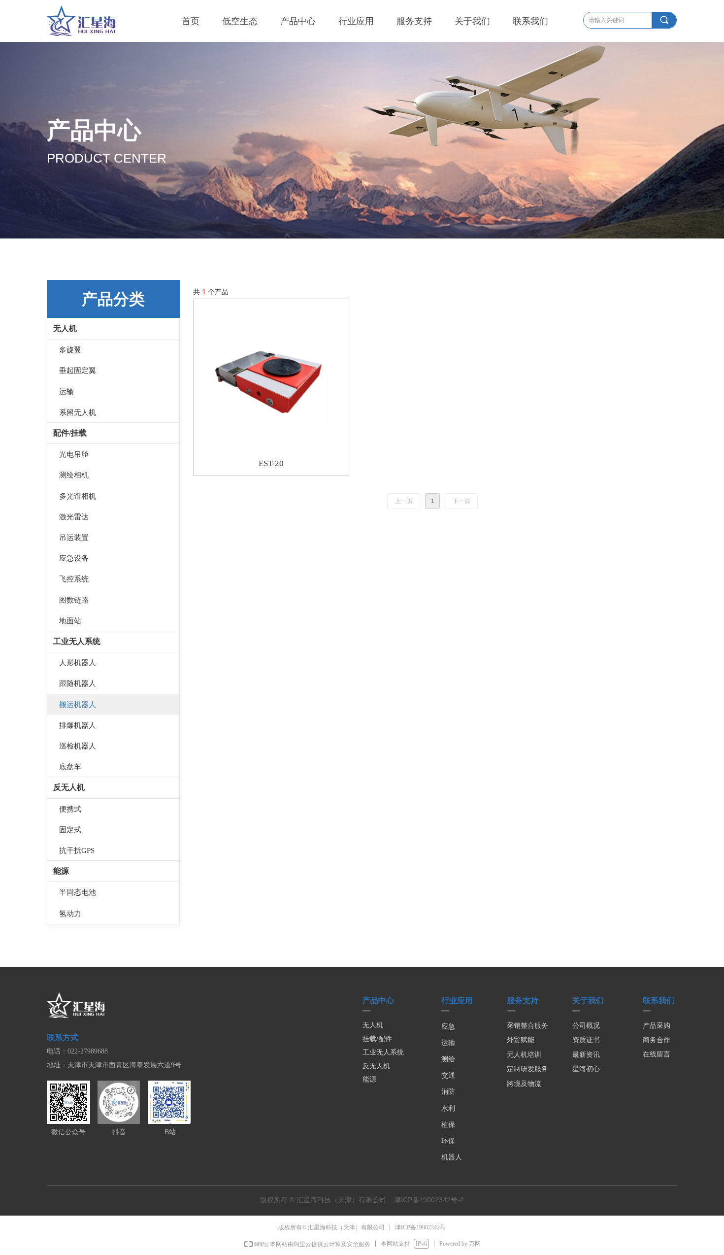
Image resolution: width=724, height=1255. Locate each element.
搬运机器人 (77, 705)
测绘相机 (74, 475)
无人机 (65, 328)
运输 (66, 392)
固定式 (70, 830)
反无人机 (69, 787)
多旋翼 (70, 350)
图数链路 (74, 600)
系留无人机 (77, 412)
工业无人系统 (76, 641)
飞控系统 (74, 579)
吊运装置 (74, 538)
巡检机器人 (77, 746)
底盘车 (70, 767)
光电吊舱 (74, 454)
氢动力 (70, 913)
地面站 (70, 621)
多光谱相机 (77, 496)
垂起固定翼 (77, 370)
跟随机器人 (77, 683)
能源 (61, 871)
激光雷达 (74, 517)
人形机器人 (77, 663)
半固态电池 (77, 892)
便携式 (70, 809)
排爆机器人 (77, 725)
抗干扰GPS (77, 850)
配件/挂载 (70, 433)
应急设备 (74, 558)
